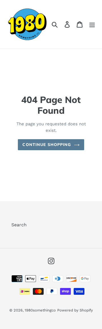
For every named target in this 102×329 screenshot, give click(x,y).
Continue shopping (46, 144)
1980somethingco (40, 310)
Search (19, 224)
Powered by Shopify (75, 310)
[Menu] (92, 24)
